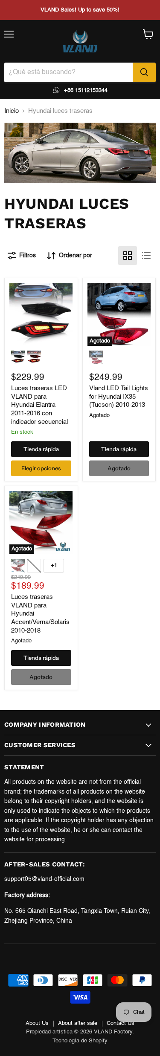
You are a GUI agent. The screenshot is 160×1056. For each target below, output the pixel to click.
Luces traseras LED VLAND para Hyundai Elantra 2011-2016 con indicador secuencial (39, 405)
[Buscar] (144, 72)
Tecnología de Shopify (80, 1041)
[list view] (146, 255)
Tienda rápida (41, 449)
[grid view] (127, 255)
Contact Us (120, 1023)
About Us (37, 1023)
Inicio (11, 111)
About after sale (77, 1023)
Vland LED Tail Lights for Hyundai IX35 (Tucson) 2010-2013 (118, 396)
